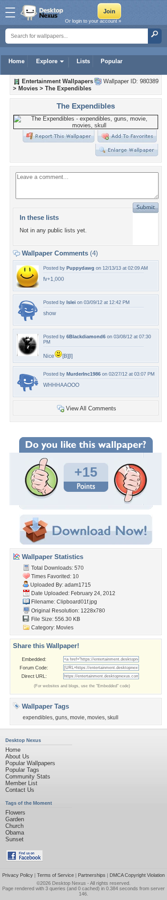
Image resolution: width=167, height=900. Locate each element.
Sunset (14, 839)
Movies (28, 88)
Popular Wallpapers (30, 763)
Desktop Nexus (69, 883)
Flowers (15, 812)
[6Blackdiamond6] (27, 354)
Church (14, 826)
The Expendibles (68, 88)
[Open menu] (10, 12)
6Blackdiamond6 (86, 336)
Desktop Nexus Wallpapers (42, 12)
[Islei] (27, 319)
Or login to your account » (93, 21)
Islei (71, 302)
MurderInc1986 (83, 374)
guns (61, 717)
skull (112, 717)
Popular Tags (22, 769)
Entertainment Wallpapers (57, 81)
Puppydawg (80, 268)
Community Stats (27, 776)
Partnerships (92, 875)
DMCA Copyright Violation (137, 875)
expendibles (38, 717)
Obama (14, 832)
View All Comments (91, 408)
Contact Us (19, 789)
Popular (111, 61)
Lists (83, 61)
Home (16, 61)
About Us (17, 756)
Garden (14, 819)
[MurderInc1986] (27, 391)
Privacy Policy (17, 875)
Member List (21, 783)
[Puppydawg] (27, 285)
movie (77, 717)
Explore (46, 61)
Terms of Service (55, 875)
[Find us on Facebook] (24, 859)
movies (96, 717)
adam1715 (78, 585)
